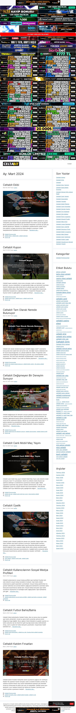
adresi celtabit (61, 272)
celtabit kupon (19, 298)
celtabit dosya (59, 329)
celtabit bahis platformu (62, 290)
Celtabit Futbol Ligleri (62, 239)
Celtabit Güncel (60, 346)
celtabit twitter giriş (60, 421)
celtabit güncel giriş (61, 352)
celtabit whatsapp (61, 427)
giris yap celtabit (61, 450)
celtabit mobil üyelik (16, 558)
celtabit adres (59, 280)
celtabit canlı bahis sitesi (62, 305)
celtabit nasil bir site (28, 298)
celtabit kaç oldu (22, 632)
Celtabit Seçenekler (62, 199)
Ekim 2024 (59, 498)
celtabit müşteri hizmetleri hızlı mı (62, 385)
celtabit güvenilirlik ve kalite (61, 360)
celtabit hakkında (23, 235)
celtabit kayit (60, 373)
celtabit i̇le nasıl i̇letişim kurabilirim (62, 369)
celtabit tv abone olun (68, 411)
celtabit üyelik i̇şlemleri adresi (62, 441)
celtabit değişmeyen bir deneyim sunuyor (15, 431)
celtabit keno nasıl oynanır (61, 377)
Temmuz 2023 (60, 536)
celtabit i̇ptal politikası (60, 371)
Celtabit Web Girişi (61, 222)
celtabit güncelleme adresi (61, 358)
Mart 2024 (59, 515)
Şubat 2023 (59, 548)
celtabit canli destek (62, 301)
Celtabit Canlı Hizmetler (63, 206)
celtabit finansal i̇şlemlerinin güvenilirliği (63, 331)
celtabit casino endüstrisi (61, 314)
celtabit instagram (60, 367)
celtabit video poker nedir (61, 423)
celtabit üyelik (25, 558)
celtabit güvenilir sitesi (60, 362)
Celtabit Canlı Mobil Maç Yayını (22, 443)
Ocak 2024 (59, 520)
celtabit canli (61, 299)
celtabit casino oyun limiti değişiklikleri (63, 318)
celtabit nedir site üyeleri (61, 389)
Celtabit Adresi (60, 177)
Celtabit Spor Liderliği (62, 227)
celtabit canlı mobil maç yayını (20, 494)
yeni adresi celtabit (61, 456)
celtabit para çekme (62, 393)
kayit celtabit (61, 454)
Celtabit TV (59, 411)
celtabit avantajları (60, 286)
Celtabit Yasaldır (61, 201)
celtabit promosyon (63, 395)
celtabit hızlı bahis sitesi (10, 694)
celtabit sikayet (65, 401)
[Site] (19, 58)
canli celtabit (8, 558)
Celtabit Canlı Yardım (62, 196)
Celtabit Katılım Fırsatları (18, 643)
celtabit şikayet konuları (60, 443)
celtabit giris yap (62, 339)
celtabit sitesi (60, 403)
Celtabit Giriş (60, 180)
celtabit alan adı (8, 494)
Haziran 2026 (60, 475)
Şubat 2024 (59, 518)
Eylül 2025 (59, 480)
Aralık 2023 (59, 523)
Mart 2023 (59, 546)
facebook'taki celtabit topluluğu (35, 632)
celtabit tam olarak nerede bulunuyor (14, 364)
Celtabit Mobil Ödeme (62, 204)
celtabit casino (59, 312)
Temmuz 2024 (60, 505)
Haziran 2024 (60, 508)
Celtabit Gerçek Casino (63, 209)
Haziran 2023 (60, 538)
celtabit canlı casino (62, 307)
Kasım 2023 (59, 525)
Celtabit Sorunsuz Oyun (63, 229)
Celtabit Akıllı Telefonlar (63, 237)
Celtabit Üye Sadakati (62, 211)
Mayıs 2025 (59, 485)
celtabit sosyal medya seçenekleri (62, 407)
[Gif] (38, 79)
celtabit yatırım (59, 429)
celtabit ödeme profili (42, 431)
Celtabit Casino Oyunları (62, 316)
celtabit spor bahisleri (62, 409)
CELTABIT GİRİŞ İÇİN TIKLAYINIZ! (38, 34)
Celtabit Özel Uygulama (63, 216)
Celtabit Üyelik (12, 505)
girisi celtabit (61, 447)
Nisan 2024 (59, 513)
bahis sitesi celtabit (63, 274)
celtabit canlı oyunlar (61, 308)
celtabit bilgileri (59, 294)
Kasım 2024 (59, 495)
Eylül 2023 (59, 530)
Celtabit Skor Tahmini (62, 185)
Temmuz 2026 (60, 472)
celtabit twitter (60, 419)
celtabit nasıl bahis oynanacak (34, 597)
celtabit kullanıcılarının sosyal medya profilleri (16, 597)
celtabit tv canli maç (63, 413)
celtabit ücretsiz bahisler (61, 437)
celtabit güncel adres (64, 348)
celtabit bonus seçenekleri (61, 296)
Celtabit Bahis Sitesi (63, 292)
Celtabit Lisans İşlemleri (63, 224)
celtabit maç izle (61, 379)
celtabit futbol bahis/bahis (11, 632)
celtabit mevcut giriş (60, 383)
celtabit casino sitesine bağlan (62, 325)
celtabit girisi (61, 334)
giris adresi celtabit (39, 364)
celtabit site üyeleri (68, 403)
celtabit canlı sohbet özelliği (61, 310)
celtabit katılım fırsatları (22, 694)
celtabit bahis (60, 288)
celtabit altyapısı (60, 284)
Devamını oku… (34, 230)
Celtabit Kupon (12, 247)
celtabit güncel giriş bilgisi (61, 356)
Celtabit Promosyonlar (10, 234)
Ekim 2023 (59, 528)
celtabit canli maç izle (63, 303)
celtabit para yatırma (62, 391)
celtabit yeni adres (61, 431)
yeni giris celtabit (60, 458)
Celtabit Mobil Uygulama (63, 232)
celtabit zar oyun (68, 435)
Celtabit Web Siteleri (62, 234)
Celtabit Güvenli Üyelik (63, 219)
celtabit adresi (8, 235)
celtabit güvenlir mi (60, 364)
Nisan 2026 (59, 477)
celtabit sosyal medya (61, 405)
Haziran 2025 (60, 482)
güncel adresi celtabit (33, 494)
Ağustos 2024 (60, 503)
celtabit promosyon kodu (62, 398)
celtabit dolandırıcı (68, 328)
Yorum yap (7, 237)
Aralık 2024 (59, 493)
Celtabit (69, 163)
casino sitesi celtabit (64, 278)
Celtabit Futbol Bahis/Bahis (19, 610)
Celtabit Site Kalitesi (62, 214)
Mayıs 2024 (59, 510)
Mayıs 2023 (59, 541)
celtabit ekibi (15, 235)
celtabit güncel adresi (31, 431)
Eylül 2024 (59, 500)
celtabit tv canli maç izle (64, 415)
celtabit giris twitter (64, 337)
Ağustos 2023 (60, 533)
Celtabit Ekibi (11, 184)
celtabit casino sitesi (62, 322)
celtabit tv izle (32, 694)
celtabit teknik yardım (28, 364)
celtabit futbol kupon (10, 298)
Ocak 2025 (59, 490)
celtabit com (60, 328)
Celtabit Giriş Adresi (63, 344)
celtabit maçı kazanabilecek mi (62, 381)
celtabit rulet (58, 401)
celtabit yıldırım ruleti (60, 435)
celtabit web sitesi (62, 425)
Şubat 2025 (59, 487)
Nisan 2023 (59, 543)
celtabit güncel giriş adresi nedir (64, 354)
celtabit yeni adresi (63, 433)
